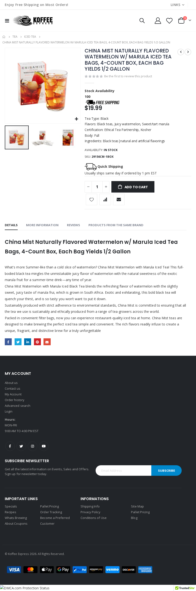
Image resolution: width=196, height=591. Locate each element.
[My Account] (157, 20)
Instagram (32, 446)
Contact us (12, 388)
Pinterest (37, 341)
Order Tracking (51, 512)
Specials (11, 506)
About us (11, 383)
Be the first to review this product (128, 76)
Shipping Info (90, 506)
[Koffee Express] (32, 20)
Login (8, 411)
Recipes (10, 512)
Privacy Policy (90, 512)
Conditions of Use (94, 518)
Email (47, 341)
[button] (76, 119)
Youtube (44, 446)
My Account (13, 394)
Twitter (18, 341)
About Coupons (16, 523)
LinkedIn (27, 341)
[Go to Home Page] (4, 37)
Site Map (137, 506)
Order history (14, 400)
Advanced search (17, 405)
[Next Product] (188, 52)
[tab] (11, 225)
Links (175, 4)
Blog (134, 518)
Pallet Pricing (49, 506)
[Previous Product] (180, 52)
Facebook (8, 341)
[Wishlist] (169, 20)
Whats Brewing (16, 518)
